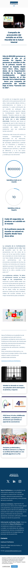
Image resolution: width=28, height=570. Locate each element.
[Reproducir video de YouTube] (14, 315)
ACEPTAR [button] (14, 566)
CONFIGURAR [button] (6, 566)
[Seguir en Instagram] (20, 481)
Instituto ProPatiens (7, 503)
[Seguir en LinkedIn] (14, 481)
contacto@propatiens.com (13, 551)
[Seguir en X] (8, 481)
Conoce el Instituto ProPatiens (11, 360)
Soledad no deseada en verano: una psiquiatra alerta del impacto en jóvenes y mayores (14, 388)
